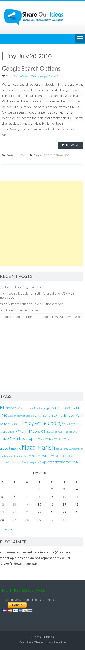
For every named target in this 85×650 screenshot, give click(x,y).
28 (27, 519)
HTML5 (30, 431)
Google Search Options (31, 68)
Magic (41, 439)
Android (11, 408)
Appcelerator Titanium (32, 408)
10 (64, 497)
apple (47, 408)
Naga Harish (38, 447)
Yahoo (77, 462)
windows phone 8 (32, 462)
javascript (51, 431)
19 (2, 512)
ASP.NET (57, 408)
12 (2, 504)
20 (14, 512)
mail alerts (51, 439)
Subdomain (7, 456)
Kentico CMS (71, 431)
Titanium (19, 456)
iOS (43, 431)
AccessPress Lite (55, 642)
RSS (57, 448)
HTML (22, 155)
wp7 (45, 462)
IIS (39, 431)
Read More (70, 145)
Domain (30, 415)
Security (64, 448)
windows (35, 455)
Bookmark (71, 408)
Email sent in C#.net (49, 415)
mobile (16, 448)
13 (14, 504)
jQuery (61, 431)
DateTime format (16, 415)
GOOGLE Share (53, 155)
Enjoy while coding (42, 422)
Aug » (8, 529)
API (18, 408)
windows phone (66, 456)
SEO (67, 155)
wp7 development (60, 462)
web (26, 456)
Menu (80, 39)
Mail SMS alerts (65, 439)
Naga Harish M (49, 76)
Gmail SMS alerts (72, 424)
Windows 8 (50, 455)
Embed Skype (14, 424)
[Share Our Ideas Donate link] (17, 611)
